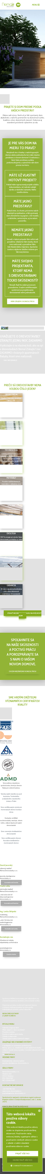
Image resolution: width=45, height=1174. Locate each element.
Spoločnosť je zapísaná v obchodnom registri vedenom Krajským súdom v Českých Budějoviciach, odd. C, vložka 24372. (21, 1099)
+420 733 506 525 (6, 920)
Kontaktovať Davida (11, 882)
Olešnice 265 (7, 1074)
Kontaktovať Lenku (11, 929)
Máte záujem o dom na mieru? (13, 1030)
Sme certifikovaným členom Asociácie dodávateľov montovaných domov (11, 840)
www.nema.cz (10, 1054)
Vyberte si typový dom (10, 1028)
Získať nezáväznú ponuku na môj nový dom (24, 614)
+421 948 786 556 (8, 1089)
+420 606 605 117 (6, 895)
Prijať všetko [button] (22, 1153)
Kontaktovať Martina (11, 903)
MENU (35, 5)
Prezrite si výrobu (8, 1032)
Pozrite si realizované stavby (12, 1034)
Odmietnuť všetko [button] (22, 1160)
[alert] (22, 1139)
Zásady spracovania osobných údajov (15, 1038)
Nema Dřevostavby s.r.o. (10, 1072)
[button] (22, 1165)
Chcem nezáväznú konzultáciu (22, 671)
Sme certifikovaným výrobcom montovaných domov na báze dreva (11, 809)
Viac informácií (10, 360)
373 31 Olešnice (7, 1076)
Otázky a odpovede (9, 1036)
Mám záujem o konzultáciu (22, 301)
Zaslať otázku (11, 954)
